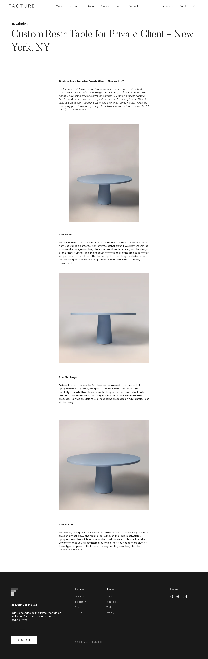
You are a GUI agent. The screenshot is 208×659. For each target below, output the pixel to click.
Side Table (112, 601)
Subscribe (24, 640)
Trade (118, 6)
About (91, 6)
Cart (183, 6)
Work (59, 6)
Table (109, 596)
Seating (110, 612)
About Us (79, 596)
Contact (133, 6)
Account (168, 6)
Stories (105, 6)
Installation (74, 6)
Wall (108, 607)
